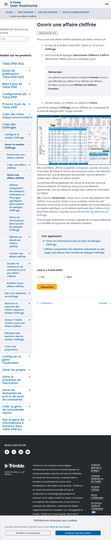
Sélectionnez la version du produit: (14, 31)
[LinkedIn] (20, 452)
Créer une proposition (11, 348)
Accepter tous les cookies (78, 533)
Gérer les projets (14, 370)
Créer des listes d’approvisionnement (14, 115)
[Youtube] (27, 452)
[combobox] (14, 38)
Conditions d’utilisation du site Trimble (97, 479)
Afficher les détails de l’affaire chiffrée (15, 241)
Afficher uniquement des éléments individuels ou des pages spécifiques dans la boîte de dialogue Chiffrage (17, 197)
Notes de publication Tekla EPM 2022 (13, 74)
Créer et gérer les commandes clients (13, 409)
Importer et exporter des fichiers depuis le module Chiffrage (14, 308)
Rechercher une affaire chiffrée (16, 156)
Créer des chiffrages (48, 12)
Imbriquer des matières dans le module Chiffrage (14, 336)
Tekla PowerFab (25, 12)
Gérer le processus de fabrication (11, 380)
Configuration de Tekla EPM (14, 95)
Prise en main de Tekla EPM (14, 105)
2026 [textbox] (3, 39)
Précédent (46, 303)
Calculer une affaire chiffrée (17, 255)
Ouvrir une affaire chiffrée (15, 176)
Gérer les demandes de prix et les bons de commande (13, 394)
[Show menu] (107, 4)
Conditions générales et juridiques (96, 468)
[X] (14, 452)
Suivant (103, 303)
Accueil (9, 12)
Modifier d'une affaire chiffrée (15, 285)
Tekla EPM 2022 (13, 64)
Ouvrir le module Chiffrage (75, 12)
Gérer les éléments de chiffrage (15, 295)
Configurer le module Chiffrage (14, 136)
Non (69, 277)
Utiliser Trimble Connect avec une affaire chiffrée (15, 323)
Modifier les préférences (28, 533)
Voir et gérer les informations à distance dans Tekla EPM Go (13, 424)
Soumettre (47, 287)
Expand (29, 70)
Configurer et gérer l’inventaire (11, 359)
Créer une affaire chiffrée (16, 166)
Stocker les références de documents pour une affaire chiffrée (16, 270)
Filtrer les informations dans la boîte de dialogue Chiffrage (16, 224)
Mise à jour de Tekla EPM (12, 85)
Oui (42, 277)
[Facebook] (7, 452)
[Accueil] (23, 4)
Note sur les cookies (60, 526)
